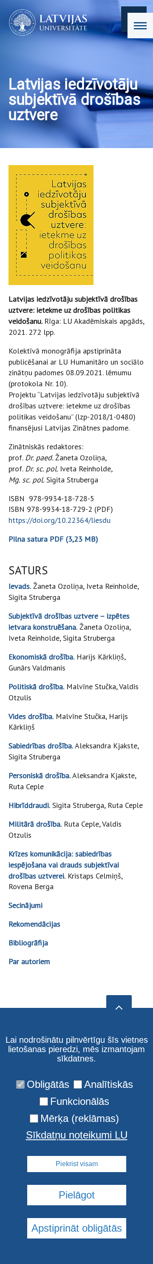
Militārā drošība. (35, 824)
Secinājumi (25, 905)
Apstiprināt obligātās (76, 1228)
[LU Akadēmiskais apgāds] (45, 22)
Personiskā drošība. (39, 775)
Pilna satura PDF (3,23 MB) (53, 539)
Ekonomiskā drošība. (41, 657)
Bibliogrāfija (28, 942)
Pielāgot (77, 1195)
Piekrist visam (77, 1163)
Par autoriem (29, 961)
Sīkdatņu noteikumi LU (77, 1135)
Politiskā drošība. (36, 686)
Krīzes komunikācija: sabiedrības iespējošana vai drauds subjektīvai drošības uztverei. (63, 865)
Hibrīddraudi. (29, 805)
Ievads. (19, 586)
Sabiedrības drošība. (40, 745)
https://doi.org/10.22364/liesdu (59, 520)
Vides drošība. (31, 716)
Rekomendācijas (34, 924)
